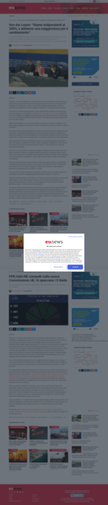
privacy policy (74, 262)
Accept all (75, 267)
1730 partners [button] (35, 249)
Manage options (58, 267)
